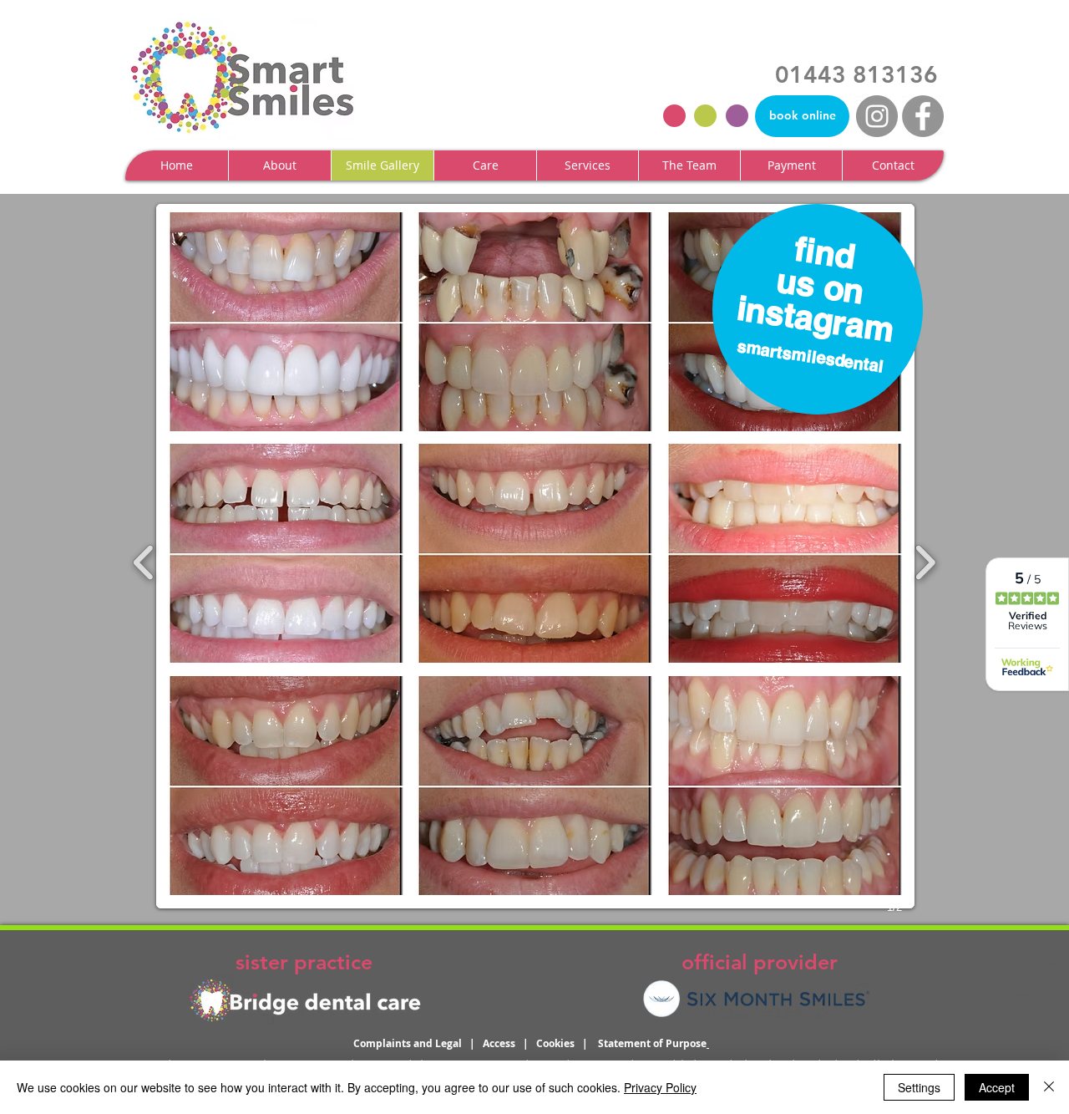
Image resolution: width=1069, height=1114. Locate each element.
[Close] (1049, 1087)
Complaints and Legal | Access (438, 1043)
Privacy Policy (660, 1087)
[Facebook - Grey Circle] (923, 116)
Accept (997, 1087)
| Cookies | (560, 1043)
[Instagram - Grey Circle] (877, 116)
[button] (279, 165)
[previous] (144, 560)
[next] (925, 560)
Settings (919, 1087)
